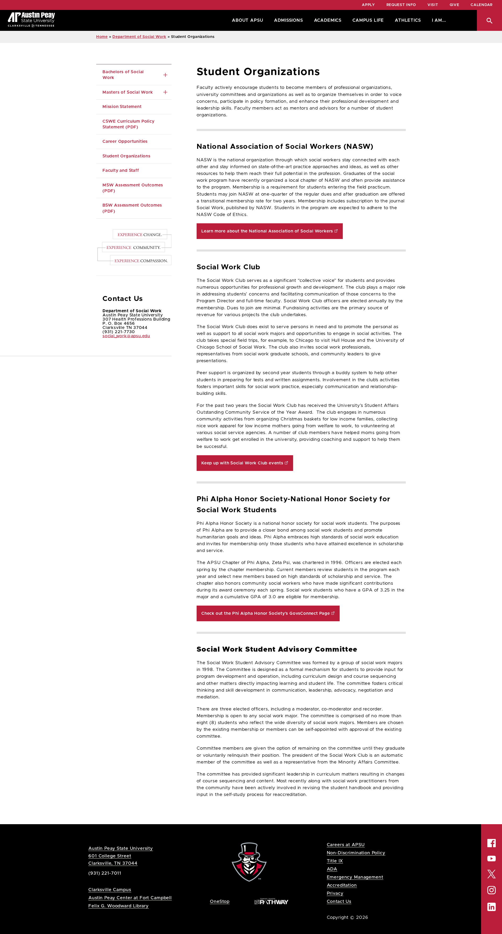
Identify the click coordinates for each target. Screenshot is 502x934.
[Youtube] (491, 858)
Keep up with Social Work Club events (242, 463)
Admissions (288, 20)
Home (102, 37)
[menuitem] (246, 20)
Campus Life (368, 20)
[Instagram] (491, 890)
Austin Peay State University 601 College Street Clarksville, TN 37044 (120, 855)
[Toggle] (165, 75)
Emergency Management (355, 877)
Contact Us (339, 901)
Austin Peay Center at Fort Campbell (130, 898)
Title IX (335, 861)
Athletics (408, 20)
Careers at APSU (346, 844)
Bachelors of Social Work (123, 75)
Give (454, 5)
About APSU (247, 20)
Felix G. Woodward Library (118, 906)
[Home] (31, 20)
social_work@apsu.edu (126, 336)
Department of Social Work (139, 37)
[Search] (489, 20)
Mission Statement (122, 107)
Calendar (482, 5)
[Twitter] (491, 874)
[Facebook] (491, 843)
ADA (332, 869)
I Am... (439, 20)
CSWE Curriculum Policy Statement (129, 124)
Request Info (401, 5)
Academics (327, 20)
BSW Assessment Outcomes (132, 208)
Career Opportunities (125, 141)
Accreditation (342, 885)
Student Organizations (126, 156)
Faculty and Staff (120, 170)
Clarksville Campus (109, 889)
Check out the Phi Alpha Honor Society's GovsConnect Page (265, 613)
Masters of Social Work (127, 92)
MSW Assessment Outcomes (133, 188)
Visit (432, 5)
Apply (368, 5)
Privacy (335, 893)
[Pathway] (271, 901)
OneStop (220, 901)
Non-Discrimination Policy (356, 853)
